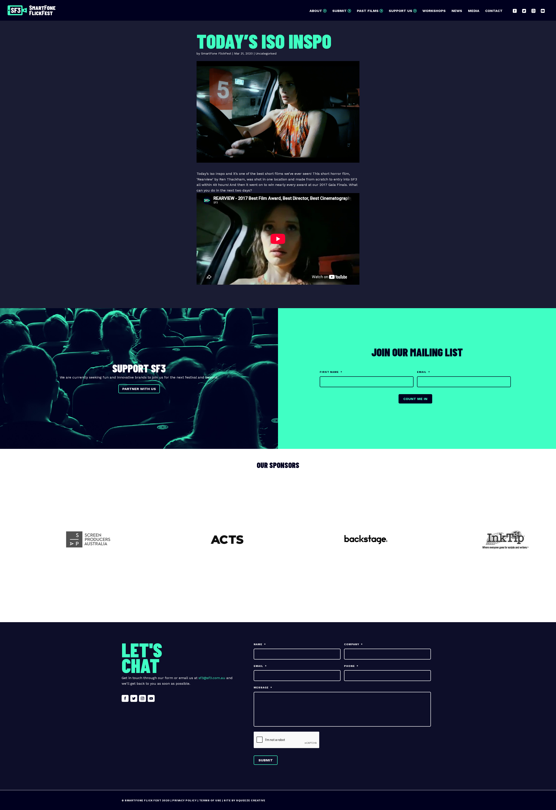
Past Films (368, 11)
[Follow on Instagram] (142, 698)
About (315, 11)
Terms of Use (210, 800)
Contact (494, 11)
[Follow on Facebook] (125, 698)
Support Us (400, 11)
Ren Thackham (232, 179)
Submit (339, 11)
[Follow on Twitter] (133, 698)
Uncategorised (266, 53)
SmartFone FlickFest (216, 53)
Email (423, 372)
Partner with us (139, 389)
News (457, 11)
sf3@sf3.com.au (212, 678)
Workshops (434, 11)
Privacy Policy (184, 800)
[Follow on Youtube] (151, 698)
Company (353, 644)
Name (260, 644)
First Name (331, 372)
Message (263, 687)
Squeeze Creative (250, 800)
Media (473, 11)
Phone (351, 666)
